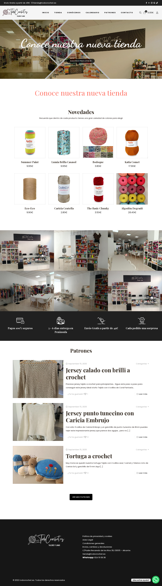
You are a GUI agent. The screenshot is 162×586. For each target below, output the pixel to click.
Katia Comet (132, 162)
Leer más (143, 394)
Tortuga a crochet (89, 456)
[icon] (154, 3)
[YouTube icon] (149, 3)
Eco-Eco (30, 208)
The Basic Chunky (98, 208)
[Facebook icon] (146, 3)
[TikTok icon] (157, 3)
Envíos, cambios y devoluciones (97, 547)
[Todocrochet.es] (15, 13)
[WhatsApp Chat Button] (155, 579)
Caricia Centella (64, 208)
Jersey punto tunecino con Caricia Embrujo (100, 416)
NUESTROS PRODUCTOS (80, 61)
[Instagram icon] (152, 3)
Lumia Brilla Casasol (64, 162)
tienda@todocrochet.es (44, 3)
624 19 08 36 (100, 557)
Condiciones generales (93, 543)
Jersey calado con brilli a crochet (98, 373)
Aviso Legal (88, 539)
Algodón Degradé (132, 208)
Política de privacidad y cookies (97, 536)
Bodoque (98, 162)
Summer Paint (30, 162)
